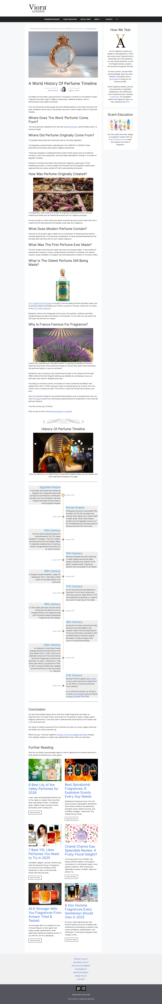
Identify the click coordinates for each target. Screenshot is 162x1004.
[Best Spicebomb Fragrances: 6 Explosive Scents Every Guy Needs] (81, 780)
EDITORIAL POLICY (81, 962)
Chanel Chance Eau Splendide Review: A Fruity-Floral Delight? (81, 850)
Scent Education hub (117, 139)
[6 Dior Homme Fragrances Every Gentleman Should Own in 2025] (81, 900)
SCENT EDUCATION (70, 19)
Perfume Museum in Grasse (60, 411)
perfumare (73, 127)
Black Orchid (73, 696)
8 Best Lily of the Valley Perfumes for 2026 (43, 789)
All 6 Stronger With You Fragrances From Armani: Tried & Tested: (44, 914)
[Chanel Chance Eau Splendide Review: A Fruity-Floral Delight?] (81, 841)
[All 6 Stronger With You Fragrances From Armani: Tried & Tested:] (45, 904)
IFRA (128, 102)
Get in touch (91, 679)
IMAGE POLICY (81, 976)
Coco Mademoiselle (81, 694)
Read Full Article (35, 812)
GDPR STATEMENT (80, 973)
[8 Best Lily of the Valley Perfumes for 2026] (45, 780)
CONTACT (109, 19)
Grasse (38, 399)
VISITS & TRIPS (85, 19)
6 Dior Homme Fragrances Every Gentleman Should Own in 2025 (79, 911)
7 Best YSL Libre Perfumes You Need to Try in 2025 (43, 854)
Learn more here (91, 28)
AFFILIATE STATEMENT (81, 966)
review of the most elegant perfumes (72, 735)
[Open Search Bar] (117, 19)
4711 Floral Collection (42, 308)
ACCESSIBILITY (81, 969)
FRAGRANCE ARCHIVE (52, 19)
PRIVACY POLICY (81, 959)
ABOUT (96, 19)
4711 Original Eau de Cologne (40, 303)
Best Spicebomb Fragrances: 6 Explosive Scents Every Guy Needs (78, 790)
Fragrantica (114, 97)
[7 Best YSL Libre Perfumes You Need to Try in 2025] (45, 845)
